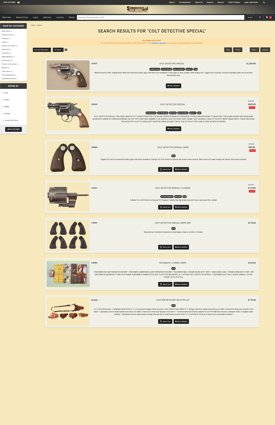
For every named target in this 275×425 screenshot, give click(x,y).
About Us (199, 2)
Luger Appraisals (251, 2)
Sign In (172, 2)
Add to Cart (167, 169)
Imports (210, 2)
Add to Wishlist (174, 86)
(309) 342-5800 (9, 2)
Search (250, 17)
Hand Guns (47, 17)
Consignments (185, 2)
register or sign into (158, 43)
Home (33, 25)
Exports (221, 2)
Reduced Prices (22, 17)
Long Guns (60, 17)
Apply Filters (13, 129)
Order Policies (234, 2)
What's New (6, 17)
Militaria (72, 17)
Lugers (35, 17)
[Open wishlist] (260, 17)
